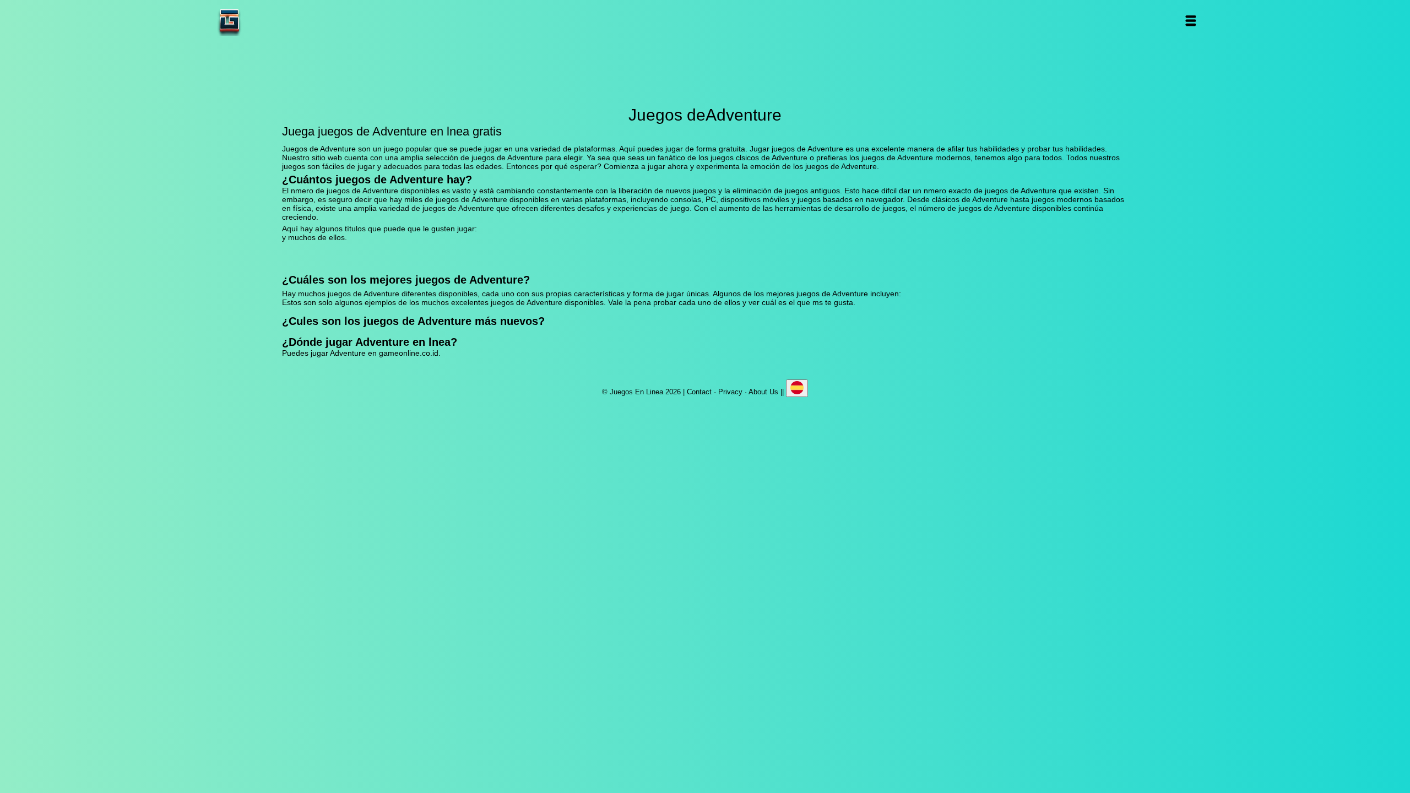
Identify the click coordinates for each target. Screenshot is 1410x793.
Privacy (730, 392)
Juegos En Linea (263, 20)
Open (1190, 20)
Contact (699, 392)
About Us (763, 392)
